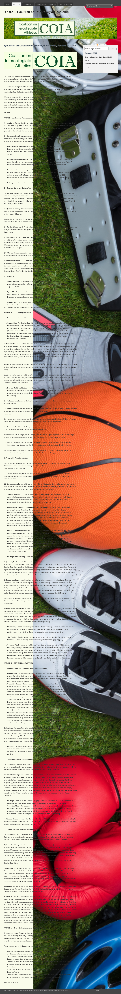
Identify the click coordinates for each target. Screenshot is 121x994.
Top (98, 990)
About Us (16, 4)
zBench (54, 990)
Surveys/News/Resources (46, 4)
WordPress (63, 990)
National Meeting (65, 4)
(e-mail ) (87, 60)
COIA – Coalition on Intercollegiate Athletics (37, 11)
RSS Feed (102, 45)
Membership (28, 4)
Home (7, 4)
